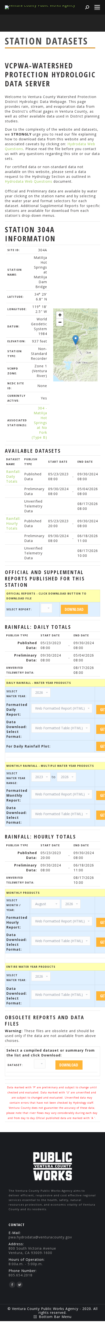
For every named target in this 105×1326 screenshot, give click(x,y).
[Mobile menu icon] (97, 7)
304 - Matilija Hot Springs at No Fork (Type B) (39, 423)
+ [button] (60, 315)
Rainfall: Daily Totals (13, 476)
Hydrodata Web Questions (28, 181)
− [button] (60, 322)
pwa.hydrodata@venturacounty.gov (40, 1237)
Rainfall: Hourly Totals (13, 523)
